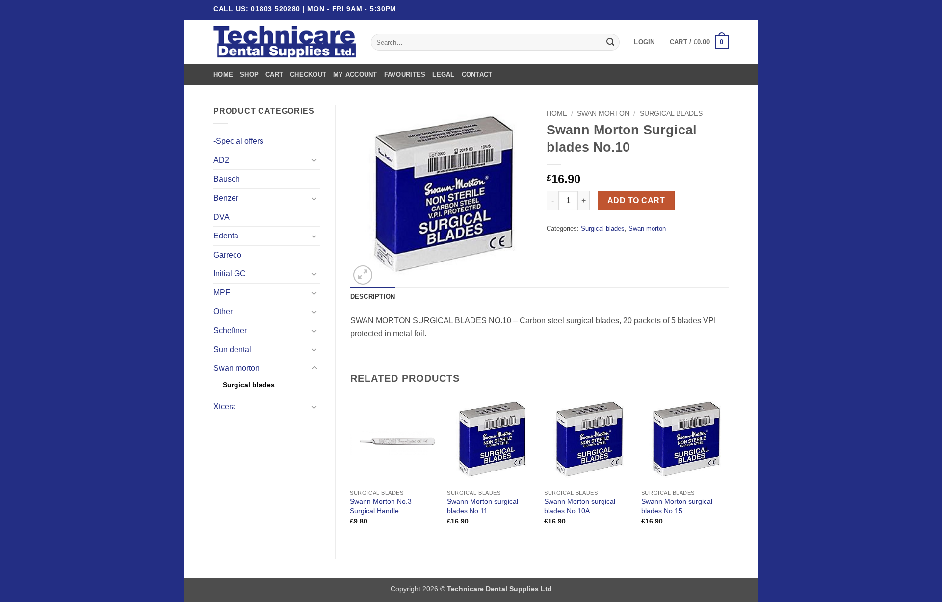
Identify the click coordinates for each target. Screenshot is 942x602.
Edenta (225, 236)
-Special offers (238, 141)
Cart (274, 74)
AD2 (221, 160)
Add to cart (636, 200)
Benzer (225, 198)
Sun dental (232, 349)
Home (223, 74)
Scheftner (230, 330)
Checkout (308, 74)
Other (223, 311)
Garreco (227, 255)
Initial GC (229, 273)
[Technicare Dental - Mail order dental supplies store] (284, 42)
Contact (477, 74)
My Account (355, 74)
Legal (443, 74)
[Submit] (610, 42)
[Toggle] (314, 160)
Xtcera (224, 406)
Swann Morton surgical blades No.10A (579, 506)
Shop (249, 74)
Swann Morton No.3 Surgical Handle (381, 506)
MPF (221, 292)
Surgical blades (249, 385)
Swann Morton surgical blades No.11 (482, 506)
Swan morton (236, 368)
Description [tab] (372, 296)
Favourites (405, 74)
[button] (644, 42)
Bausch (226, 179)
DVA (221, 217)
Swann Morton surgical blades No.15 (676, 506)
